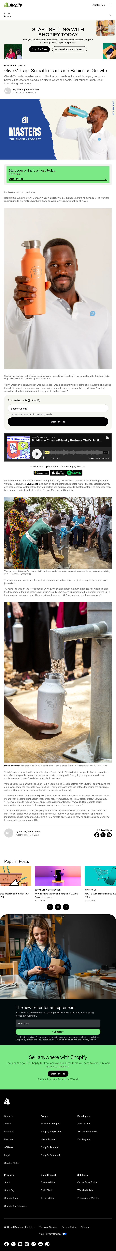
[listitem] (58, 884)
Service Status (12, 1163)
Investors (9, 1131)
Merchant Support (50, 1123)
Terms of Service (48, 1227)
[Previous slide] (50, 907)
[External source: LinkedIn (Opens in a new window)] (40, 1244)
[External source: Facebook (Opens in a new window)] (6, 1244)
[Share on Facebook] (96, 834)
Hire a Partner (48, 1139)
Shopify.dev (83, 1123)
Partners (8, 1139)
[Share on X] (103, 834)
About (7, 1123)
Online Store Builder (87, 1182)
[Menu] (110, 5)
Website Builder (85, 1190)
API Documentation (87, 1131)
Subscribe (58, 1031)
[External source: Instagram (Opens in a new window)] (27, 1244)
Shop (7, 1182)
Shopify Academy (50, 1147)
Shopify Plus (11, 1198)
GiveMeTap (32, 483)
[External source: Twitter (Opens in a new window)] (13, 1244)
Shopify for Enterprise (15, 1206)
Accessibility (47, 1198)
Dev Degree (83, 1139)
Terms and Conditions (66, 1039)
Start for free (98, 5)
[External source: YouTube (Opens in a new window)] (20, 1244)
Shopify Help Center (51, 1131)
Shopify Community (51, 1155)
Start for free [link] (58, 421)
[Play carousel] (58, 907)
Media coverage (12, 765)
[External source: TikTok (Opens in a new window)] (33, 1244)
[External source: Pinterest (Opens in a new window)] (47, 1244)
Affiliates (8, 1147)
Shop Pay (9, 1190)
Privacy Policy (89, 1039)
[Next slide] (66, 907)
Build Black (47, 1190)
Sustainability (48, 1182)
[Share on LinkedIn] (109, 834)
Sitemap (85, 1227)
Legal (7, 1155)
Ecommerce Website (88, 1198)
